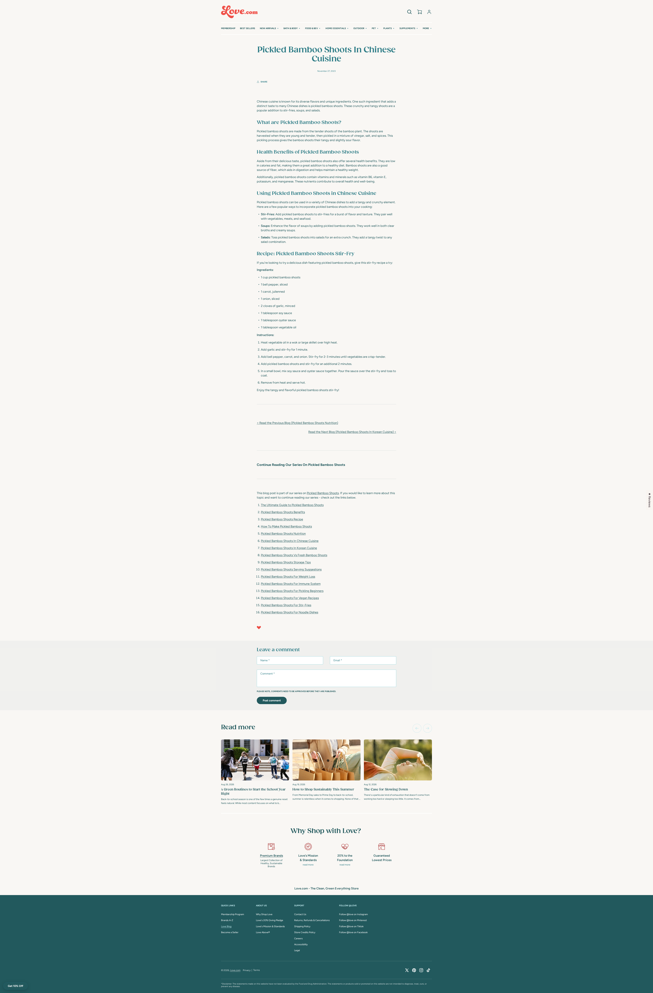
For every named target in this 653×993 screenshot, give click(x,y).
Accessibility (301, 944)
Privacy (246, 970)
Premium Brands (271, 855)
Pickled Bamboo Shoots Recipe (282, 519)
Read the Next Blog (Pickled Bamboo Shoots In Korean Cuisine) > (352, 432)
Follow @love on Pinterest (353, 920)
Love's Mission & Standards (270, 926)
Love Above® (263, 932)
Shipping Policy (302, 926)
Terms (256, 970)
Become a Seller (229, 932)
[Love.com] (239, 11)
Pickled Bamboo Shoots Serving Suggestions (291, 569)
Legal (297, 950)
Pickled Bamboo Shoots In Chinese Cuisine (290, 541)
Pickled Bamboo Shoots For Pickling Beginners (292, 591)
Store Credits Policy (304, 932)
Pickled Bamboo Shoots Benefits (283, 512)
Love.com (235, 970)
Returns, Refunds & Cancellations (312, 920)
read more (308, 864)
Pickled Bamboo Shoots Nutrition (283, 533)
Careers (298, 938)
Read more (238, 727)
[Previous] (417, 728)
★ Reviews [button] (649, 500)
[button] (269, 28)
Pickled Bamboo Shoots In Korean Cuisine (289, 548)
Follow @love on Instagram (353, 914)
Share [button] (264, 82)
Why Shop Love (264, 914)
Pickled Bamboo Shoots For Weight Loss (288, 576)
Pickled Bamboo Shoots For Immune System (291, 584)
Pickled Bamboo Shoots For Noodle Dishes (289, 612)
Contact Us (300, 914)
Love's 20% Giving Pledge (269, 920)
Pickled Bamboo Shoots (323, 493)
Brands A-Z (227, 920)
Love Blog (226, 926)
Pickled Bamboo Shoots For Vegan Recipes (290, 598)
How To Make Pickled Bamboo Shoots (286, 526)
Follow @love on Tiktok (351, 926)
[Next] (427, 728)
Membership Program (232, 914)
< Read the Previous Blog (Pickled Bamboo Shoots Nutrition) (297, 423)
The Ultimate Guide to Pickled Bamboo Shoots (292, 505)
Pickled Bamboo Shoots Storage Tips (286, 562)
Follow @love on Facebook (353, 932)
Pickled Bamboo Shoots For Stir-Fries (286, 605)
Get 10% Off (15, 986)
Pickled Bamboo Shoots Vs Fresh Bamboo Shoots (294, 555)
